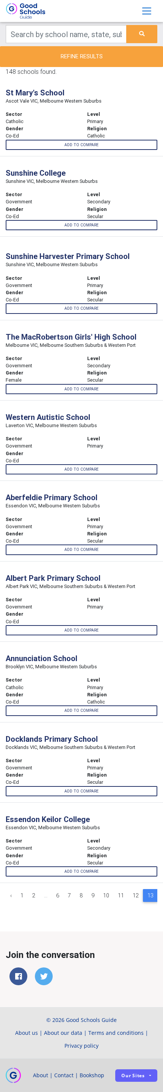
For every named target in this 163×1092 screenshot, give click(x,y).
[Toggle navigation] (146, 11)
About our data (63, 1032)
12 (136, 895)
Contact (64, 1075)
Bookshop (92, 1075)
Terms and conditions (116, 1032)
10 (106, 895)
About (40, 1075)
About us (26, 1032)
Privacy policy (81, 1045)
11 (121, 895)
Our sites (133, 1075)
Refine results (82, 56)
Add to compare (81, 144)
